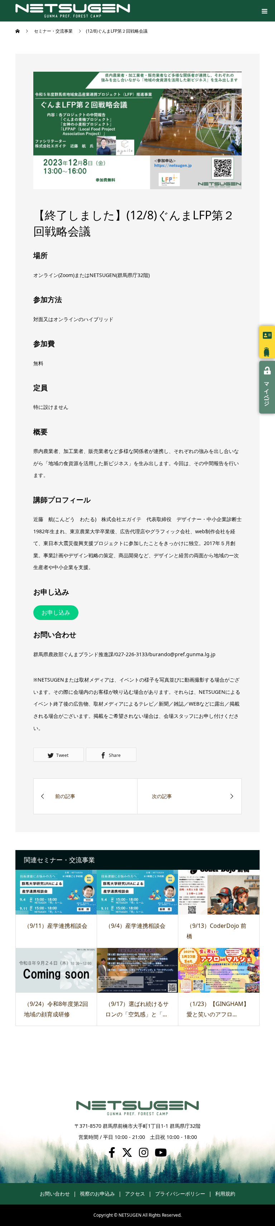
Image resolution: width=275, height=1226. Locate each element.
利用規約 (225, 1193)
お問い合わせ (55, 1193)
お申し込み (56, 612)
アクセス (135, 1193)
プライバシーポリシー (180, 1193)
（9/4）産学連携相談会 (135, 926)
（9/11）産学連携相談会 (55, 926)
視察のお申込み (97, 1193)
